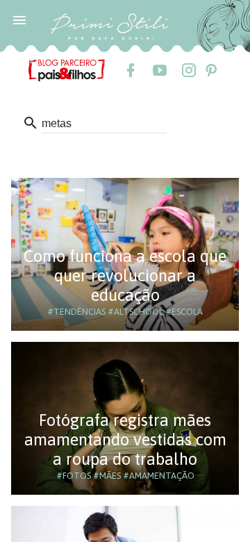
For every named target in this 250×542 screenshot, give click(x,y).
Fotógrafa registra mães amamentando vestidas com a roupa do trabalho (125, 439)
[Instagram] (188, 70)
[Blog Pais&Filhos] (66, 69)
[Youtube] (159, 70)
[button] (19, 19)
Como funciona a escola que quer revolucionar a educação (125, 275)
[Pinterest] (210, 70)
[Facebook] (130, 70)
